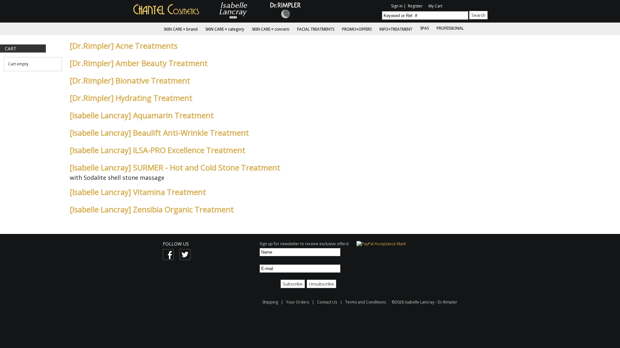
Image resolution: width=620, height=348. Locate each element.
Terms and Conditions (365, 302)
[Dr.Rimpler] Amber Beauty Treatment (139, 63)
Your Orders (297, 302)
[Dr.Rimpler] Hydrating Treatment (131, 97)
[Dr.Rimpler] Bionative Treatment (130, 80)
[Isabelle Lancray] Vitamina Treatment (138, 192)
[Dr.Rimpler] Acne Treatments (124, 45)
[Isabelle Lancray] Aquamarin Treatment (142, 115)
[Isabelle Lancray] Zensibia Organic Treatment (152, 209)
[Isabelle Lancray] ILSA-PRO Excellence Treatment (157, 150)
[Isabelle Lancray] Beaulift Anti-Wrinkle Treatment (159, 132)
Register (415, 6)
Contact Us (327, 302)
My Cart (435, 6)
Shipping (270, 302)
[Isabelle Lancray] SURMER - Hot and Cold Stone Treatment (175, 167)
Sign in (397, 6)
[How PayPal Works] (381, 244)
